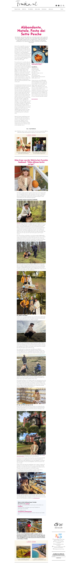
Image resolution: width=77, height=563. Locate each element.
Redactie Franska (17, 9)
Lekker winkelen (37, 9)
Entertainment (44, 9)
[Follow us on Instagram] (59, 5)
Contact (62, 9)
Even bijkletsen (30, 9)
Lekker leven (24, 9)
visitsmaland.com (36, 498)
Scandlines (20, 506)
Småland (18, 222)
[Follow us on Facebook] (57, 5)
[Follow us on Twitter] (61, 5)
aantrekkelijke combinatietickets (25, 511)
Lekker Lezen (51, 9)
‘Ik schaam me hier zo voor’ (59, 549)
